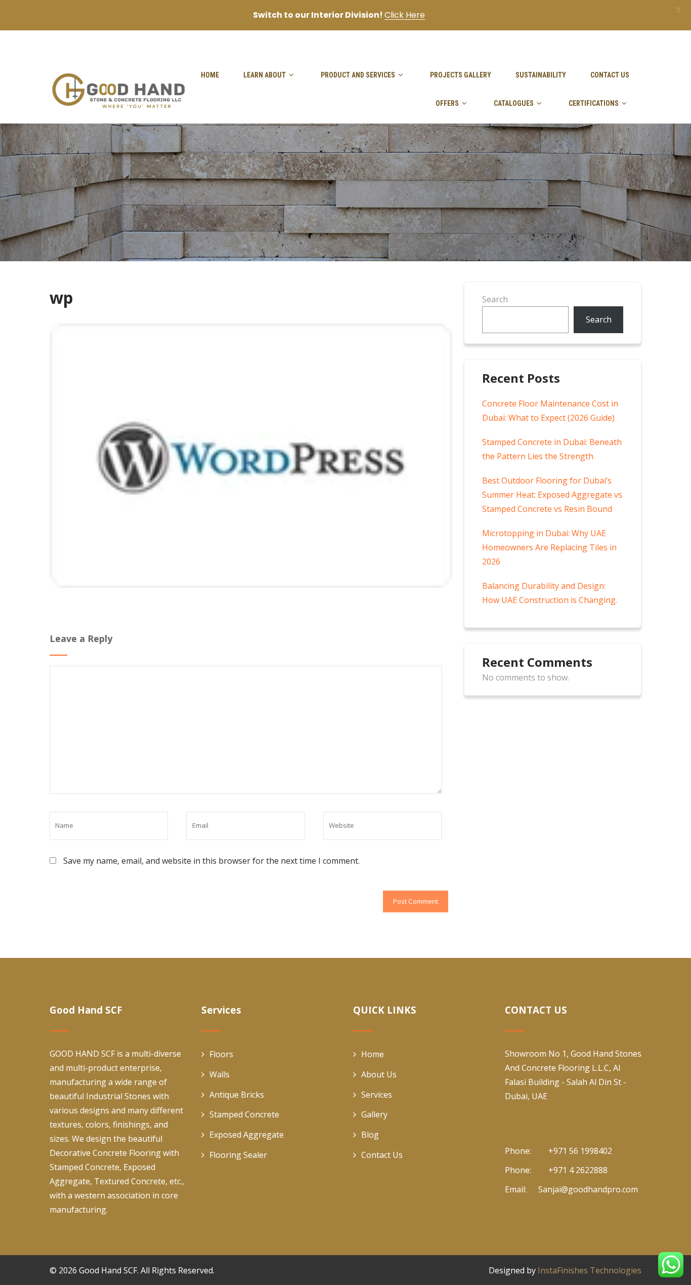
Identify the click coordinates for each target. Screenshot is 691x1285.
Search (495, 299)
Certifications (594, 103)
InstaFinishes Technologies (589, 1270)
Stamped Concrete (244, 1114)
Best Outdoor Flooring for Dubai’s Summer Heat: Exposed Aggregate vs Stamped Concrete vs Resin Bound (552, 494)
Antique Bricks (236, 1094)
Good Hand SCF (108, 1270)
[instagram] (638, 42)
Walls (219, 1074)
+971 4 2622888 (183, 42)
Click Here (404, 15)
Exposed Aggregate (246, 1134)
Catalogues (514, 103)
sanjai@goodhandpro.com (289, 42)
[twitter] (602, 42)
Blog (370, 1134)
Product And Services (358, 75)
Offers (447, 103)
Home (210, 75)
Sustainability (540, 75)
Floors (221, 1054)
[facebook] (586, 42)
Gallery (374, 1114)
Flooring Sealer (238, 1154)
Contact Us (609, 75)
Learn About (264, 75)
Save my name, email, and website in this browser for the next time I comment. (211, 860)
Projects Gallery (460, 75)
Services (376, 1094)
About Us (379, 1074)
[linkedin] (621, 42)
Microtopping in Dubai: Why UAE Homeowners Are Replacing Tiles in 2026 (549, 547)
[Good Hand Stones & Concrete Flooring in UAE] (118, 89)
